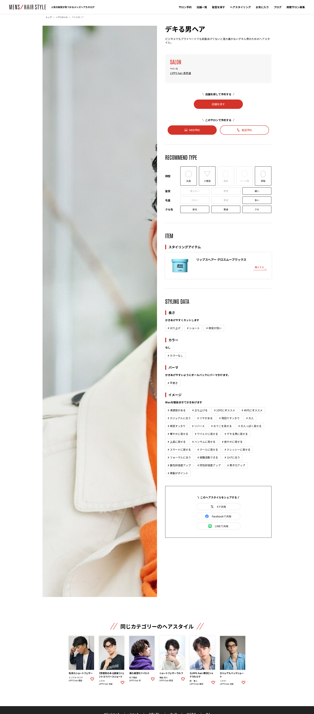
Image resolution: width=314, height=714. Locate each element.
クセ (257, 209)
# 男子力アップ (236, 465)
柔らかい (194, 190)
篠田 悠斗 (163, 677)
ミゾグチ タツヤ (76, 677)
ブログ (278, 7)
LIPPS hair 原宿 (166, 680)
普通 (226, 190)
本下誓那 (133, 677)
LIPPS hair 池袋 (106, 684)
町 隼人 (194, 681)
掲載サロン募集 (296, 7)
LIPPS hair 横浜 (196, 684)
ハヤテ (102, 681)
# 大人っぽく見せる (250, 426)
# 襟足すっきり (176, 426)
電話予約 (247, 130)
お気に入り (262, 7)
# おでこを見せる (221, 426)
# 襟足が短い (214, 328)
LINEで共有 (221, 526)
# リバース (198, 426)
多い (257, 200)
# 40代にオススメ (252, 410)
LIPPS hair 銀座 (75, 680)
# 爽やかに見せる (232, 442)
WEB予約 (194, 130)
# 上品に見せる (177, 442)
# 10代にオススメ (224, 410)
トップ (49, 17)
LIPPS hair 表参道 (180, 73)
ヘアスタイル (62, 17)
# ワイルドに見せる (206, 434)
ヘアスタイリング (240, 7)
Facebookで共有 (221, 516)
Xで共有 (221, 507)
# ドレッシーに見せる (237, 449)
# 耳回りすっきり (229, 418)
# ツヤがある (205, 418)
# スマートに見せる (179, 449)
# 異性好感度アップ (179, 465)
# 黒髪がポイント (178, 473)
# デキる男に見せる (236, 434)
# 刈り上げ (174, 328)
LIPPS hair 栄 (135, 680)
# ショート (193, 328)
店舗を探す (218, 104)
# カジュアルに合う (179, 418)
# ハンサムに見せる (203, 442)
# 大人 (250, 418)
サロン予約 (185, 7)
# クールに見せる (207, 449)
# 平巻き (173, 383)
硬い (257, 191)
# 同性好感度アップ (209, 465)
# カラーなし (175, 355)
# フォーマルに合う (179, 457)
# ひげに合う (232, 457)
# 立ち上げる (200, 410)
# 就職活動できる (207, 457)
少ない (194, 200)
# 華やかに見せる (178, 434)
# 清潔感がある (177, 410)
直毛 (194, 209)
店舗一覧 (202, 7)
